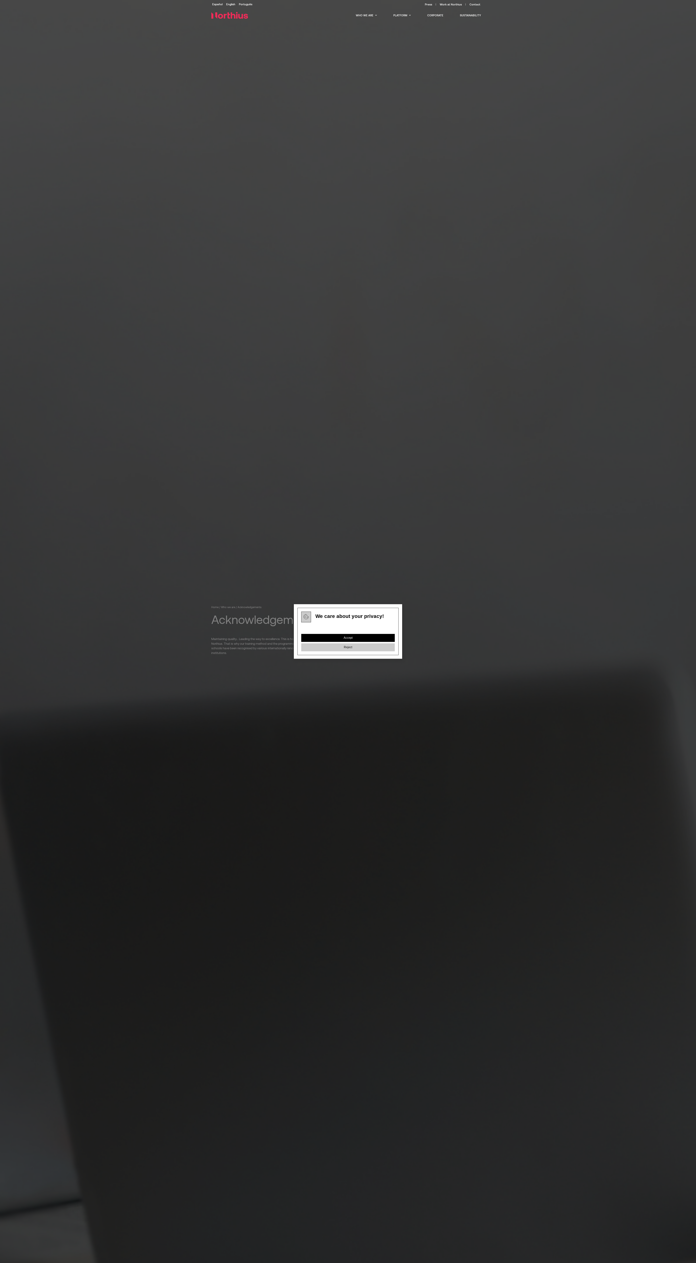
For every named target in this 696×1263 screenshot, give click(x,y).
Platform (400, 15)
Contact (474, 4)
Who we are (364, 15)
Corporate (435, 15)
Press (428, 4)
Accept (348, 637)
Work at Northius (451, 4)
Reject (348, 647)
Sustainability (470, 15)
